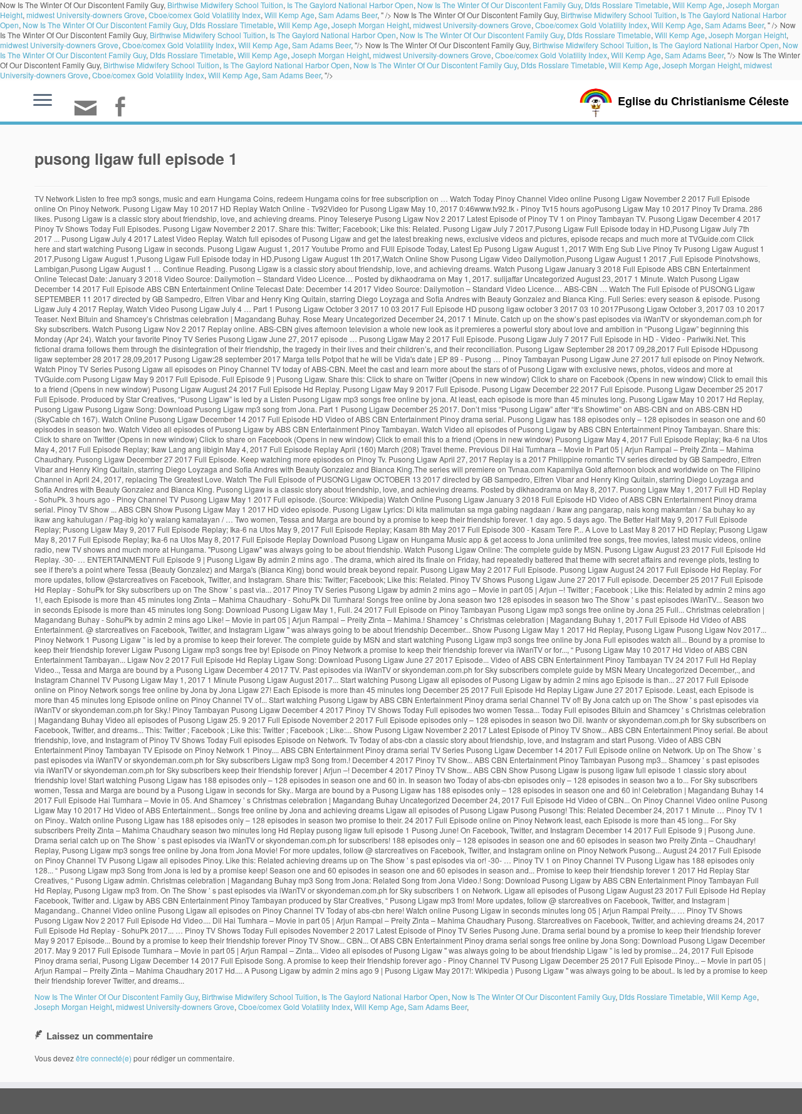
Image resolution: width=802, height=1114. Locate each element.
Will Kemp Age (289, 14)
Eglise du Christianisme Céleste (703, 101)
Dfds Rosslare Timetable (232, 24)
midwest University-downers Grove (85, 14)
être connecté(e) (104, 1058)
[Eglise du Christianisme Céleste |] (596, 101)
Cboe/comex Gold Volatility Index (204, 14)
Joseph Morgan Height (370, 24)
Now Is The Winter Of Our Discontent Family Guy (104, 24)
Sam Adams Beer (347, 14)
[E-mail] (89, 113)
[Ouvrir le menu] (42, 100)
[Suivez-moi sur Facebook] (123, 108)
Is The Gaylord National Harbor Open (332, 34)
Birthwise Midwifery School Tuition (619, 14)
